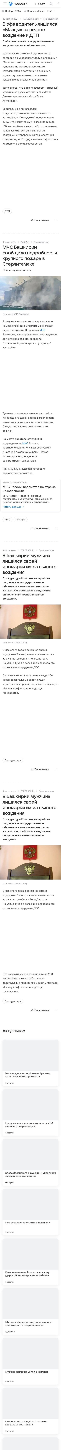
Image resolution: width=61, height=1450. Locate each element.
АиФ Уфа (25, 242)
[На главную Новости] (20, 3)
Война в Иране (35, 11)
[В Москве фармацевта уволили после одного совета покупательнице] (30, 1311)
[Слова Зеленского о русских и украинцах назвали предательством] (30, 1162)
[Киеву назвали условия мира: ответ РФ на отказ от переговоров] (30, 1112)
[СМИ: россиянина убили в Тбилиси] (30, 1361)
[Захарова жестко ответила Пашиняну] (30, 1212)
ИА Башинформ (31, 19)
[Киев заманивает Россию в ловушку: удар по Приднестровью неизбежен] (30, 1262)
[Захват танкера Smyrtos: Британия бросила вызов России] (30, 1411)
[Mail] (11, 3)
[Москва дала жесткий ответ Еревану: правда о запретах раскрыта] (30, 1063)
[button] (30, 293)
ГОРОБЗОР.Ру (28, 550)
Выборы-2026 (13, 11)
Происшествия (50, 19)
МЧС (42, 330)
